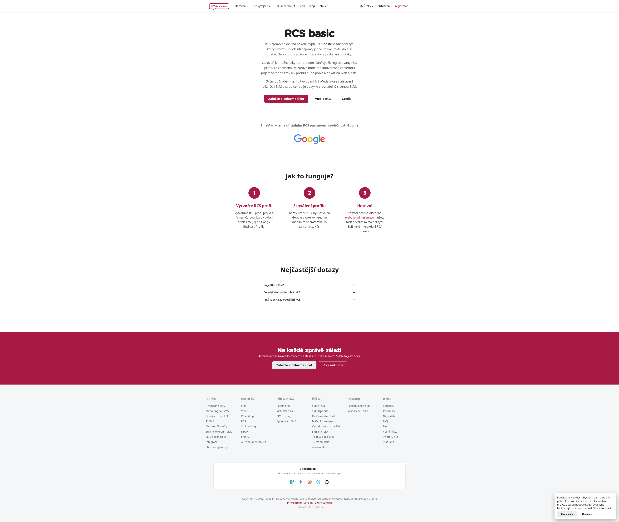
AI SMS (210, 421)
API (371, 213)
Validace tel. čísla (358, 411)
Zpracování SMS (286, 421)
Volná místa (390, 431)
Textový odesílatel (323, 437)
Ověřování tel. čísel (323, 416)
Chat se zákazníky (216, 426)
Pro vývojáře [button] (260, 6)
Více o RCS (323, 99)
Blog (312, 6)
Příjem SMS (283, 406)
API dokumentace (252, 442)
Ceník (302, 6)
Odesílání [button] (240, 6)
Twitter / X (389, 437)
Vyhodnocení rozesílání (326, 426)
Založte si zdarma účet (286, 99)
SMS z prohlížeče (216, 437)
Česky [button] (367, 6)
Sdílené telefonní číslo (219, 431)
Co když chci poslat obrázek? (282, 292)
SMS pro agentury (217, 447)
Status (387, 442)
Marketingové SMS (217, 411)
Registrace (401, 6)
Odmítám (587, 514)
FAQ (385, 421)
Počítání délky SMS (359, 406)
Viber (244, 411)
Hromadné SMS (215, 406)
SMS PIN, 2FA (320, 431)
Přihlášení (384, 6)
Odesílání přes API (217, 416)
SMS (243, 406)
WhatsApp (247, 416)
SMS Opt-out (320, 411)
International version (300, 503)
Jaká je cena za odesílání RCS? (283, 299)
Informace (389, 411)
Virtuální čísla (285, 411)
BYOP (244, 431)
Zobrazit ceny (333, 365)
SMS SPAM (318, 406)
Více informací (602, 508)
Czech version (323, 503)
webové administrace (359, 217)
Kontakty (388, 406)
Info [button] (321, 6)
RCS (243, 421)
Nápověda (389, 416)
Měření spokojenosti (324, 421)
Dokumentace (283, 6)
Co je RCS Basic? (274, 285)
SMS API (246, 437)
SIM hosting (248, 426)
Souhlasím (567, 514)
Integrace (211, 442)
